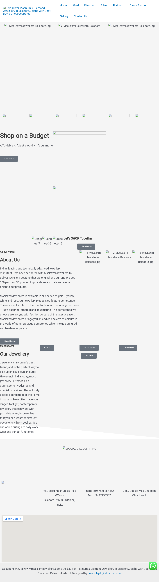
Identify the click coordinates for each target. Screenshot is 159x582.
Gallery (64, 16)
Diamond (89, 5)
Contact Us (81, 16)
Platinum (118, 5)
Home (64, 5)
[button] (9, 341)
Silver (104, 5)
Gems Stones (138, 5)
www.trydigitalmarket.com (105, 573)
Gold (76, 5)
